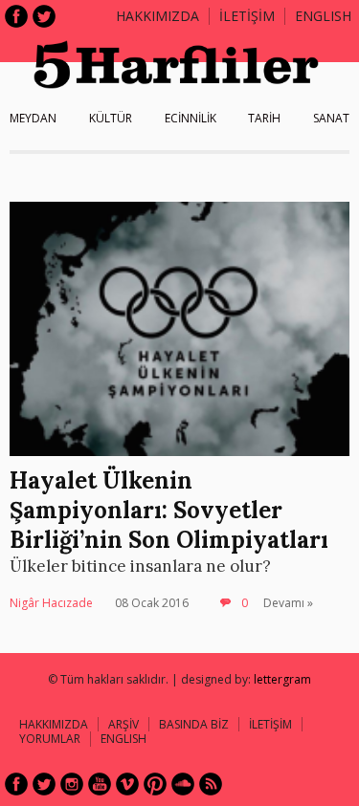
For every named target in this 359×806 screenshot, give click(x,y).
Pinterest (155, 784)
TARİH (264, 118)
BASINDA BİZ (194, 724)
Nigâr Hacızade (51, 603)
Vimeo (127, 784)
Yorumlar (49, 738)
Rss (210, 784)
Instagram (71, 784)
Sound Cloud (182, 784)
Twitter (44, 16)
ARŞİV (123, 724)
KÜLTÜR (110, 118)
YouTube (99, 784)
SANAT (331, 118)
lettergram (282, 679)
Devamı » (288, 603)
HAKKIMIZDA (53, 724)
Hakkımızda (157, 16)
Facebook (16, 16)
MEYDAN (33, 118)
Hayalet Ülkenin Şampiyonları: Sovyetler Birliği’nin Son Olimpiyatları (169, 510)
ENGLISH (323, 16)
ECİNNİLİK (190, 118)
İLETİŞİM (247, 16)
